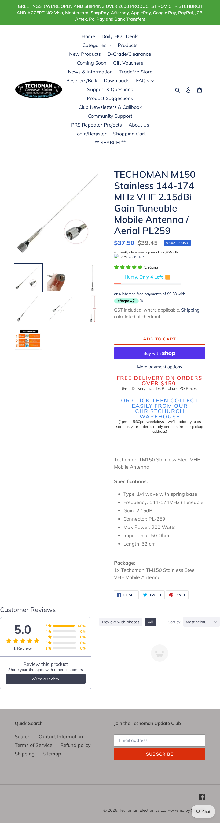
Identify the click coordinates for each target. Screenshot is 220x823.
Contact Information (61, 736)
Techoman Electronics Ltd (142, 810)
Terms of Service (33, 745)
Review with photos (121, 622)
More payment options (159, 366)
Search (23, 736)
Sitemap (52, 754)
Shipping (190, 310)
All (150, 622)
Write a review (45, 678)
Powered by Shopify (186, 810)
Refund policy (75, 745)
